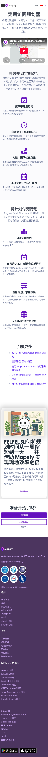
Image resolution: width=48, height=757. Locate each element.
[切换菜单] (4, 5)
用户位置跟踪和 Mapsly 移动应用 (29, 383)
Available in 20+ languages (16, 587)
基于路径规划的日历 (22, 361)
